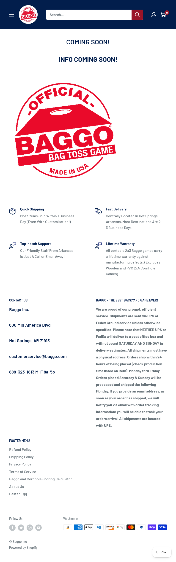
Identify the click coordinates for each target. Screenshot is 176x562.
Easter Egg (18, 494)
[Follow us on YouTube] (38, 527)
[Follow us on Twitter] (21, 527)
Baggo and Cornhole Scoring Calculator (40, 479)
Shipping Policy (21, 456)
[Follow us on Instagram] (30, 527)
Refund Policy (20, 449)
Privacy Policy (20, 464)
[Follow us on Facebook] (12, 527)
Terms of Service (22, 471)
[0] (163, 14)
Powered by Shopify (23, 547)
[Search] (137, 15)
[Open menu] (11, 14)
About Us (16, 486)
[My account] (153, 14)
